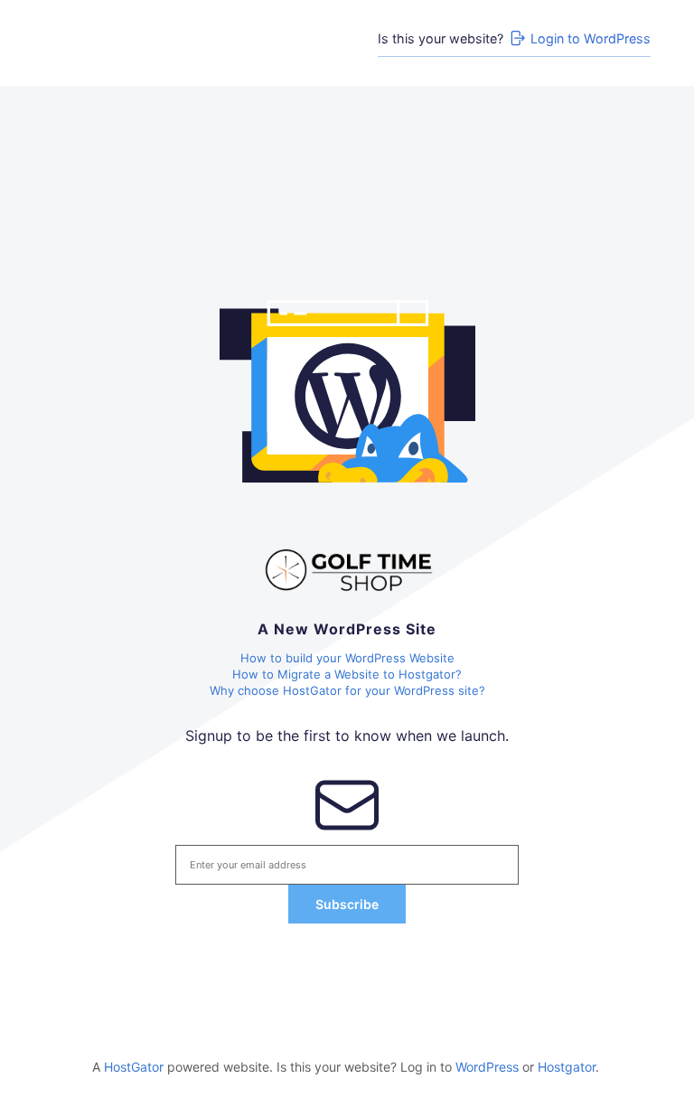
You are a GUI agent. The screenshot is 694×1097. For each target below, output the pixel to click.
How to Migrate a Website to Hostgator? (347, 674)
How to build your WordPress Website (347, 658)
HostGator (134, 1066)
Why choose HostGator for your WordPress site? (347, 690)
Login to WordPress (590, 38)
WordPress (487, 1066)
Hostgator (567, 1066)
